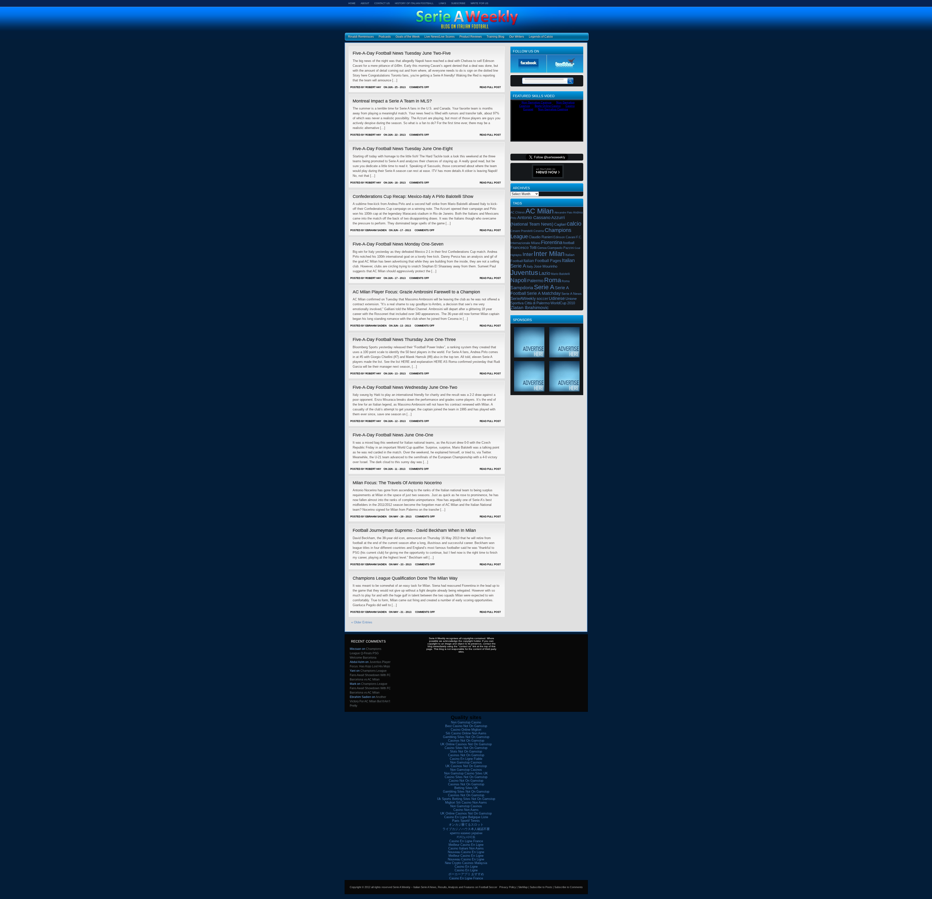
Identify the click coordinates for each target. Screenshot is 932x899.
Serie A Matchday (544, 293)
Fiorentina (551, 242)
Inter (528, 254)
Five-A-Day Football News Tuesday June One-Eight (403, 148)
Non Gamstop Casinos (466, 762)
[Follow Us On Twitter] (565, 71)
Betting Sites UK (466, 788)
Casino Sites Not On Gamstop (466, 748)
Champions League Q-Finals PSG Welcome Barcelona (365, 653)
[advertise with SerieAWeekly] (529, 355)
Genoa (542, 248)
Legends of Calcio (541, 36)
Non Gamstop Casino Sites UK (466, 773)
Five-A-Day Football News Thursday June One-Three (404, 339)
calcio (574, 223)
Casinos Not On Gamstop (466, 740)
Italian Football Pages (542, 261)
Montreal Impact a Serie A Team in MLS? (392, 101)
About (365, 3)
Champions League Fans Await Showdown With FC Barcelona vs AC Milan (370, 675)
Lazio (544, 273)
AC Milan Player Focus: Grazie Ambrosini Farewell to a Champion (416, 291)
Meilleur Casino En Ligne (466, 845)
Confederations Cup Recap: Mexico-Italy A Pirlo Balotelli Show (413, 196)
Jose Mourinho (545, 266)
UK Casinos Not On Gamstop (466, 766)
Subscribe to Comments (568, 887)
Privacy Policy (507, 887)
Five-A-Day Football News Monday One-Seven (398, 244)
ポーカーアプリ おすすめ (466, 874)
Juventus (524, 272)
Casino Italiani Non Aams (466, 848)
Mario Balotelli (560, 274)
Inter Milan (549, 253)
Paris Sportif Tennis (466, 821)
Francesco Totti (523, 247)
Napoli (518, 280)
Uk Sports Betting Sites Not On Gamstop (466, 799)
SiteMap (523, 887)
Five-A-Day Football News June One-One (393, 435)
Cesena (538, 231)
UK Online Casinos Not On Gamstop (466, 744)
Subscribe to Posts (541, 887)
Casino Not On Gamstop (466, 780)
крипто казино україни (466, 833)
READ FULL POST (490, 87)
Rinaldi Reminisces (361, 36)
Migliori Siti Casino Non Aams (466, 802)
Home (352, 3)
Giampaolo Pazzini (560, 248)
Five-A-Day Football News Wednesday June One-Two (405, 387)
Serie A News (571, 294)
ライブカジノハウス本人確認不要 (466, 829)
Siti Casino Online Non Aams (466, 733)
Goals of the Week (408, 36)
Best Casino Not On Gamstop (466, 726)
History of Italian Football (414, 3)
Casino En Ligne (466, 866)
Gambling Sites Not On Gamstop (466, 737)
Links (442, 3)
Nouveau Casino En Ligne (466, 852)
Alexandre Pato (563, 212)
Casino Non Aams (466, 810)
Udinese (557, 298)
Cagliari (560, 224)
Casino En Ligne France (466, 841)
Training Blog (495, 36)
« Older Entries (361, 622)
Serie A (544, 287)
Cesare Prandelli (521, 231)
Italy (530, 266)
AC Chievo (517, 212)
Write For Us (479, 3)
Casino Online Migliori (466, 729)
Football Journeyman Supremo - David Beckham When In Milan (414, 530)
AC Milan (539, 211)
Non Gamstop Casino (466, 722)
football (568, 243)
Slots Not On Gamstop (466, 751)
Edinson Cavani (564, 237)
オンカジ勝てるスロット (466, 824)
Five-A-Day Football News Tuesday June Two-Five (402, 53)
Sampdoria (521, 287)
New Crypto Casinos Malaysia (466, 863)
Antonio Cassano (533, 217)
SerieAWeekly (523, 298)
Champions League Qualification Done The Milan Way (405, 578)
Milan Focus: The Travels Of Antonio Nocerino (397, 482)
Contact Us (382, 3)
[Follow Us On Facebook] (528, 71)
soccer (542, 298)
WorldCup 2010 (562, 303)
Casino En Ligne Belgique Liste (466, 817)
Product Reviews (470, 36)
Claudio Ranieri (541, 237)
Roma (552, 280)
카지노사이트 (466, 837)
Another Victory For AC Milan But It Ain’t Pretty (370, 701)
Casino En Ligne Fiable (466, 759)
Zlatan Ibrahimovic (529, 307)
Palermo (535, 280)
